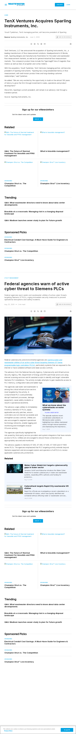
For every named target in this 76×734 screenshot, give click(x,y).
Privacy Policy (8, 730)
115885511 (44, 318)
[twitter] (38, 44)
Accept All (67, 730)
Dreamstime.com (64, 318)
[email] (45, 44)
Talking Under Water (52, 412)
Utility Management (11, 278)
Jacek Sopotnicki (14, 487)
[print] (71, 44)
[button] (5, 4)
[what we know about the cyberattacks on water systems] (55, 395)
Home (6, 15)
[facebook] (31, 44)
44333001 (15, 486)
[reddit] (41, 44)
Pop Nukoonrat (17, 466)
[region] (38, 730)
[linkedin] (35, 44)
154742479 (13, 466)
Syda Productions (54, 318)
